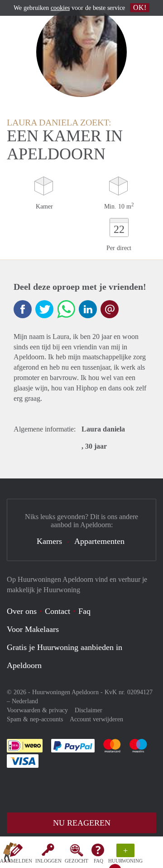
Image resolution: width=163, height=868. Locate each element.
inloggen (48, 860)
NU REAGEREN (81, 822)
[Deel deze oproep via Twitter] (44, 309)
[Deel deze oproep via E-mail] (110, 309)
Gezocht (76, 860)
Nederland (25, 701)
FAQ (98, 860)
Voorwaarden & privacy (37, 710)
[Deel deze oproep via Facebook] (23, 309)
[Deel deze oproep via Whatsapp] (66, 309)
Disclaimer (88, 710)
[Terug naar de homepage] (10, 854)
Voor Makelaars (33, 629)
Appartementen (99, 541)
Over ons (22, 611)
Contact (57, 611)
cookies (60, 8)
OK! (139, 7)
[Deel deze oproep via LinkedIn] (88, 309)
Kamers (49, 541)
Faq (84, 611)
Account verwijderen (96, 719)
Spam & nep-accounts (35, 719)
